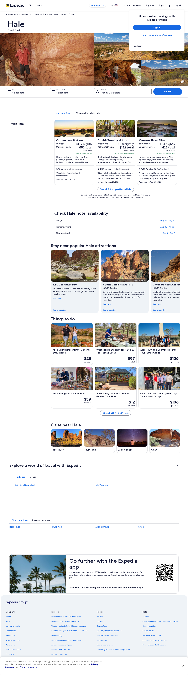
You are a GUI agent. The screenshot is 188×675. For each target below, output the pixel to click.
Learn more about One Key (157, 35)
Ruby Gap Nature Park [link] (25, 485)
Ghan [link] (141, 526)
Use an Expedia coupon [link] (151, 635)
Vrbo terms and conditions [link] (107, 635)
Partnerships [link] (11, 631)
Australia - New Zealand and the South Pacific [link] (24, 14)
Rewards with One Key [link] (60, 649)
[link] (156, 46)
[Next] (180, 281)
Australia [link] (48, 14)
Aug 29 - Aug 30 (167, 220)
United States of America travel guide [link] (66, 616)
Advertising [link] (10, 645)
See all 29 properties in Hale (115, 189)
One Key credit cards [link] (59, 654)
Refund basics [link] (148, 631)
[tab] (63, 113)
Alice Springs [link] (102, 526)
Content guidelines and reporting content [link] (113, 649)
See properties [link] (59, 310)
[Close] (183, 666)
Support (150, 5)
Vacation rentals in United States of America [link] (68, 626)
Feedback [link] (10, 654)
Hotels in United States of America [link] (65, 621)
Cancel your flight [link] (149, 626)
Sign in (178, 5)
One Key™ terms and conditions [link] (109, 631)
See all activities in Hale (116, 412)
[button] (94, 465)
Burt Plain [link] (57, 526)
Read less (57, 298)
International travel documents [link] (154, 640)
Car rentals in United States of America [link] (66, 640)
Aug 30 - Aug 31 (167, 226)
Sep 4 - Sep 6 (169, 233)
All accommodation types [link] (61, 645)
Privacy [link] (100, 616)
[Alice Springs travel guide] (132, 441)
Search (168, 91)
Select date (18, 92)
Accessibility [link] (102, 640)
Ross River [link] (14, 526)
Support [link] (145, 616)
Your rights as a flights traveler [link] (154, 645)
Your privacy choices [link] (105, 645)
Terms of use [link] (102, 626)
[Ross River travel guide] (66, 441)
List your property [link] (13, 626)
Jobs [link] (8, 621)
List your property (132, 5)
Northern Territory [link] (61, 14)
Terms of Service (28, 667)
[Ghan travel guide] (165, 441)
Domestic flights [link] (57, 635)
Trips (161, 5)
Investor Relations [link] (13, 640)
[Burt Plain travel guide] (99, 441)
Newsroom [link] (10, 635)
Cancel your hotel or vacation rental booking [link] (160, 621)
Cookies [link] (100, 621)
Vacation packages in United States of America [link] (69, 631)
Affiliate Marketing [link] (13, 649)
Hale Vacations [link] (101, 485)
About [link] (8, 616)
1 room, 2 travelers (110, 92)
